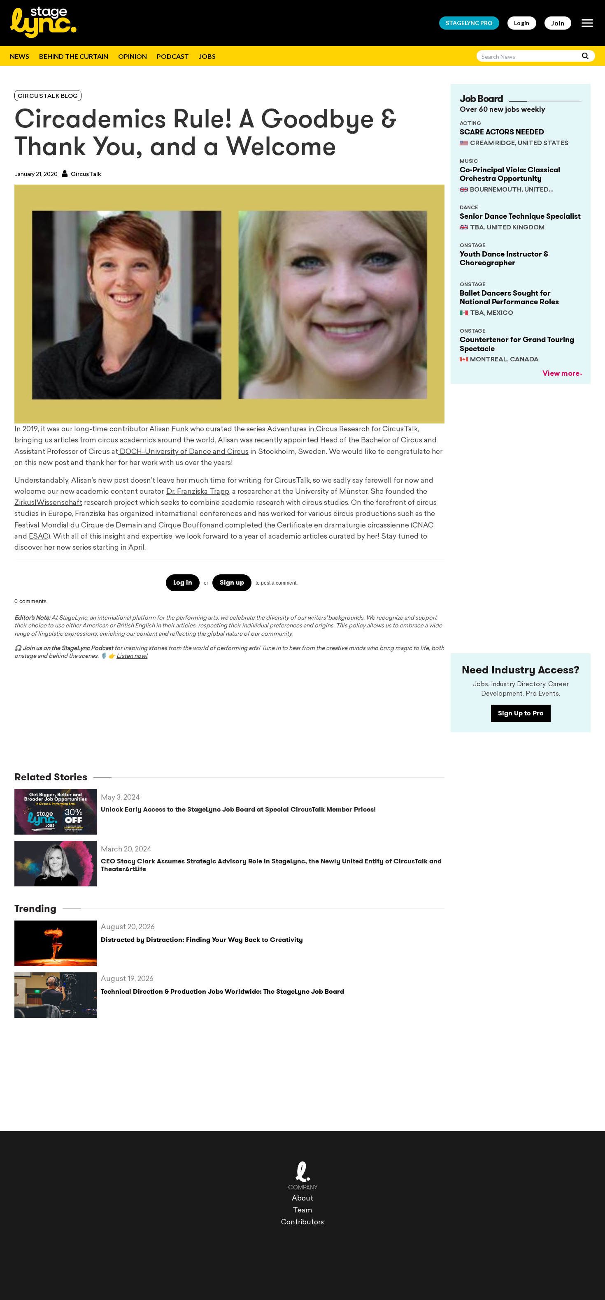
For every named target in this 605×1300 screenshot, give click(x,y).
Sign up (232, 582)
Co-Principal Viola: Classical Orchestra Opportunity (510, 174)
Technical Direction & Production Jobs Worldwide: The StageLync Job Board (222, 991)
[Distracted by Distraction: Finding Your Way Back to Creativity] (57, 943)
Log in (182, 582)
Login (522, 22)
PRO (469, 22)
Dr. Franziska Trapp (197, 491)
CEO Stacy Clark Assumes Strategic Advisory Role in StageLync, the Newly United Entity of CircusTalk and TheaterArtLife (271, 865)
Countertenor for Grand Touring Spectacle (517, 344)
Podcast (173, 56)
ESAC (38, 536)
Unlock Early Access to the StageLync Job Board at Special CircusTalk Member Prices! (238, 809)
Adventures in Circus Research (318, 429)
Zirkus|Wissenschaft (48, 503)
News (19, 56)
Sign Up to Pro (521, 713)
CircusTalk (85, 174)
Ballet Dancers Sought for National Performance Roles (509, 298)
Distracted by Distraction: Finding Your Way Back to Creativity (202, 939)
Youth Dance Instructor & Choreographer (504, 258)
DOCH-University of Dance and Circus (183, 452)
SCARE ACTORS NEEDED (502, 132)
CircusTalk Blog (48, 96)
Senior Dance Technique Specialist (520, 216)
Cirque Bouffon (184, 525)
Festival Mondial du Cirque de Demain (78, 525)
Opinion (132, 56)
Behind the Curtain (73, 56)
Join (558, 23)
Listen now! (131, 656)
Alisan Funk (168, 429)
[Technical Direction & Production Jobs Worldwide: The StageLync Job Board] (57, 995)
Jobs (207, 56)
